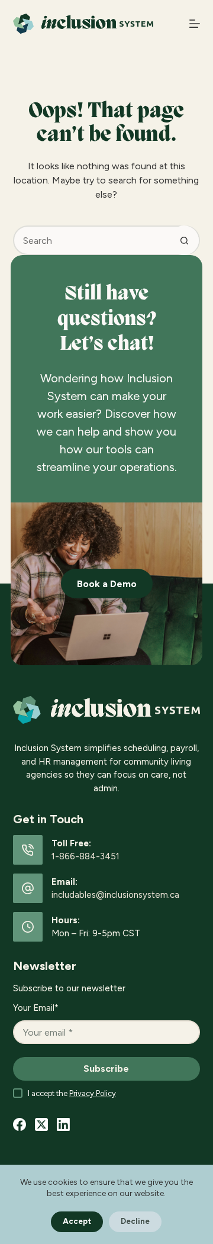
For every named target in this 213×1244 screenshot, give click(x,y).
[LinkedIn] (63, 1124)
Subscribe (106, 1068)
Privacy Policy (92, 1093)
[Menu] (194, 23)
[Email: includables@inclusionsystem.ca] (28, 888)
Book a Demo (107, 583)
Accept (77, 1221)
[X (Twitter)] (41, 1124)
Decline (135, 1221)
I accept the (72, 1093)
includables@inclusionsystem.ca (115, 895)
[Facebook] (19, 1124)
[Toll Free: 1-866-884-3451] (28, 850)
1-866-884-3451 (85, 856)
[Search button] (184, 240)
